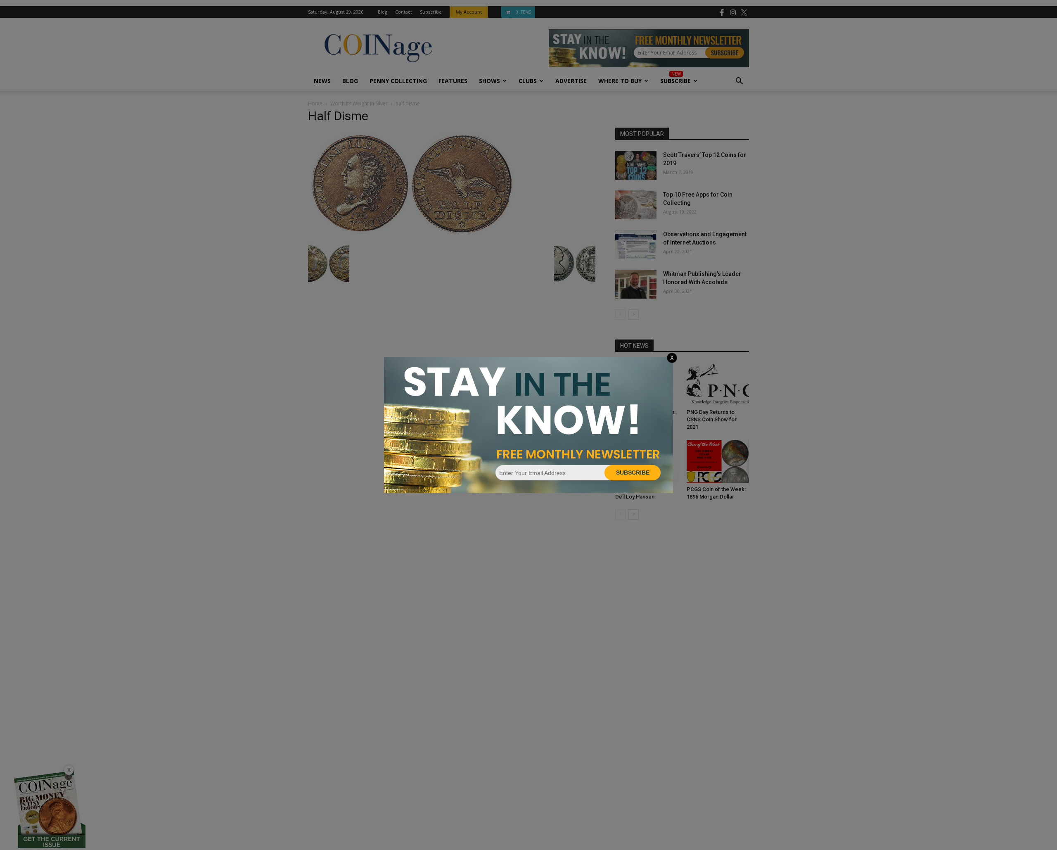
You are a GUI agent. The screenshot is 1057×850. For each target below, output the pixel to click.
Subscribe (632, 472)
